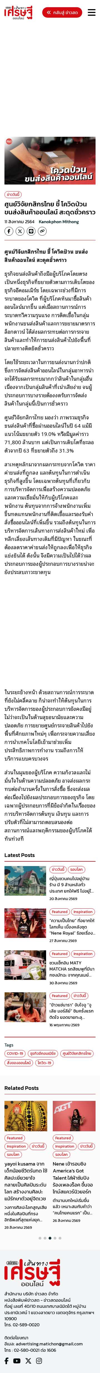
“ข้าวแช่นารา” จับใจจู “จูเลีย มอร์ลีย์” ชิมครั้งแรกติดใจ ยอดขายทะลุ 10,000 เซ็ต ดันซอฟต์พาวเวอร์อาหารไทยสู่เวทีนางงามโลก (72, 1020)
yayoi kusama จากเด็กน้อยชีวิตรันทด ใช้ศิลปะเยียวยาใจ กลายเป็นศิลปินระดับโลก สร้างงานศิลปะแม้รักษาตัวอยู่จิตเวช (25, 1181)
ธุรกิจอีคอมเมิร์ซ (43, 1053)
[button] (40, 1238)
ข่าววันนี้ (13, 195)
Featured (60, 912)
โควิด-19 (44, 1063)
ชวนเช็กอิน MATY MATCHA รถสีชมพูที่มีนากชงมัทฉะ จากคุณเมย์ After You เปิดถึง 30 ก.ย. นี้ (71, 975)
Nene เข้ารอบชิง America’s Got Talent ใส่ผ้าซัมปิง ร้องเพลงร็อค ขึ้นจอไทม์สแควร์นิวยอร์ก (73, 1177)
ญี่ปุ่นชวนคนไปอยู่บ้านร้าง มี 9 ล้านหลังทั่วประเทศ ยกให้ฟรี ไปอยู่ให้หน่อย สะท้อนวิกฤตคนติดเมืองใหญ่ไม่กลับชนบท (72, 891)
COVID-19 (15, 1053)
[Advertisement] (50, 79)
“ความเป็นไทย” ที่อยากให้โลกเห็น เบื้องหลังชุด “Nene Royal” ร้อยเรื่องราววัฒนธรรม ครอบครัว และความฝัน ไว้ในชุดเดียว (72, 933)
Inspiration (83, 912)
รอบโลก (76, 869)
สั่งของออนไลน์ (19, 1063)
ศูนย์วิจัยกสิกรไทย (77, 1053)
